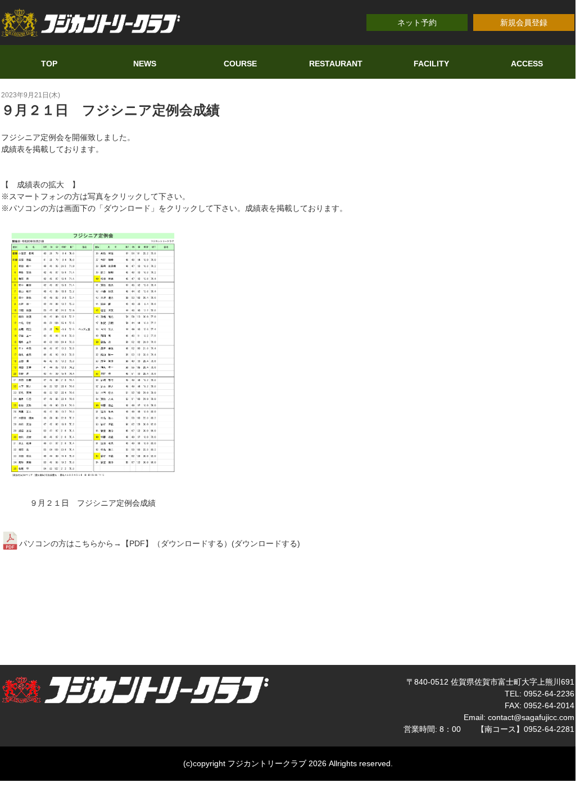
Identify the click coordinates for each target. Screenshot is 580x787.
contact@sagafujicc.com (531, 717)
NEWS (144, 63)
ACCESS (527, 63)
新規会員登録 (523, 22)
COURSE (240, 63)
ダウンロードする (265, 543)
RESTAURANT (335, 63)
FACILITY (431, 63)
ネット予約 (417, 22)
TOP (49, 63)
